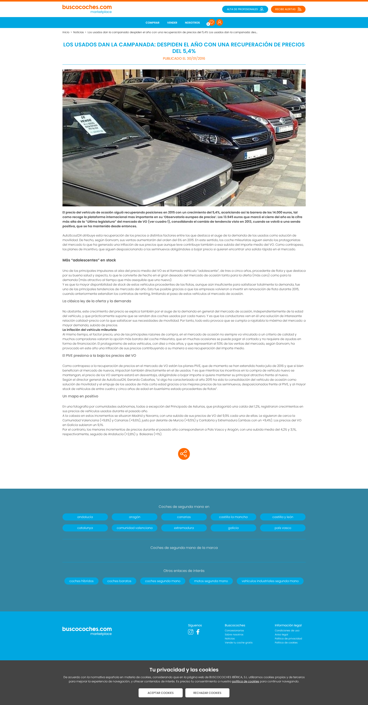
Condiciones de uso (287, 630)
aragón (134, 517)
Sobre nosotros (234, 634)
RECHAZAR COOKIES (207, 693)
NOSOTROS (192, 23)
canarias (184, 517)
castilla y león (282, 517)
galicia (233, 528)
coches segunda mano (162, 581)
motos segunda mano (211, 581)
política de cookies (245, 681)
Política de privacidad (288, 638)
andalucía (85, 517)
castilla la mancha (233, 517)
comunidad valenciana (135, 528)
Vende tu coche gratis (239, 642)
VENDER (172, 23)
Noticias (78, 32)
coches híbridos (81, 581)
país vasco (283, 528)
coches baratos (119, 581)
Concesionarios (234, 630)
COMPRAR (152, 23)
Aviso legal (281, 634)
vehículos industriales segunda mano (270, 581)
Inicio (65, 32)
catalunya (85, 528)
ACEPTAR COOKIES (161, 693)
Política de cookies (286, 642)
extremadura (184, 528)
